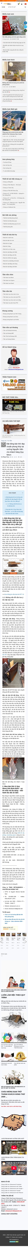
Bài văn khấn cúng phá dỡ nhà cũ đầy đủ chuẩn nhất (12, 50)
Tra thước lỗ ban (7, 162)
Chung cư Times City (8, 187)
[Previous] (1, 941)
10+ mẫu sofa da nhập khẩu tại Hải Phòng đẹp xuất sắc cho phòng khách (13, 149)
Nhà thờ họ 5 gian (7, 243)
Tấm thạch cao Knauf (8, 283)
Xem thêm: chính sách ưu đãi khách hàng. (11, 1106)
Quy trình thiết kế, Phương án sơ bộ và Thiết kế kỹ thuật (19, 1046)
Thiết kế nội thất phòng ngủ (10, 221)
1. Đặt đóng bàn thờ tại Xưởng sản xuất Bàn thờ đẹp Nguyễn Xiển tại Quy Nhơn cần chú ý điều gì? (13, 499)
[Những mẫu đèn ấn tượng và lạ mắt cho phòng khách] (14, 71)
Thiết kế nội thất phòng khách (10, 218)
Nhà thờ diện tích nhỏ (8, 240)
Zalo (25, 26)
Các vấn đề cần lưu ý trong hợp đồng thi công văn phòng (12, 100)
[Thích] (10, 457)
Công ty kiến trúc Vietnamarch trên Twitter (11, 1186)
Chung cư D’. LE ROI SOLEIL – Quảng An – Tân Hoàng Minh (13, 194)
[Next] (25, 941)
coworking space (11, 835)
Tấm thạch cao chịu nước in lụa (11, 294)
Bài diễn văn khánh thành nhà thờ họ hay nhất (12, 46)
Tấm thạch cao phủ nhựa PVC (10, 302)
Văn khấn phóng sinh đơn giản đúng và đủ (14, 37)
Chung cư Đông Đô (8, 181)
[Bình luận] (14, 457)
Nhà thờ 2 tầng (7, 246)
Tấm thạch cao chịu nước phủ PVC (11, 297)
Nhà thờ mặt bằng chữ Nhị (9, 255)
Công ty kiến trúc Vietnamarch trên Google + (12, 1188)
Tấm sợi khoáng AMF (8, 333)
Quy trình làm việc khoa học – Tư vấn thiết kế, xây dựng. (7, 1046)
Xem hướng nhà (7, 168)
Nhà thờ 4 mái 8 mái (8, 237)
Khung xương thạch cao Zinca (10, 316)
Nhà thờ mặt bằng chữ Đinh (10, 266)
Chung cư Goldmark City (9, 207)
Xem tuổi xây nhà (7, 165)
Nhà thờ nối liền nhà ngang (10, 258)
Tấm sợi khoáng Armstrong (10, 330)
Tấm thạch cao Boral (8, 277)
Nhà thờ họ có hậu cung (9, 249)
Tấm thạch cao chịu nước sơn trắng (12, 300)
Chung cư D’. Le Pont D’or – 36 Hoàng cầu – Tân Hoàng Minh (13, 198)
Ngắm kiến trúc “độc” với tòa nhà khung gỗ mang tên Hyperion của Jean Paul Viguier (13, 140)
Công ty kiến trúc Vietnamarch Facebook (11, 1184)
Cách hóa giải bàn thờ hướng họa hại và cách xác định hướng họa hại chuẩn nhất (12, 95)
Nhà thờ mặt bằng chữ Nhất (10, 252)
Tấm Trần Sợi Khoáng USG (10, 336)
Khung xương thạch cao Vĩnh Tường (12, 313)
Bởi (2, 457)
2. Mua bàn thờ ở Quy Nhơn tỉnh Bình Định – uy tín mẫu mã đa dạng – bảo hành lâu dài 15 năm (14, 511)
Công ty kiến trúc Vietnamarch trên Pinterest (12, 1192)
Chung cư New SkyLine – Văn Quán (12, 184)
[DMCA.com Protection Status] (14, 1242)
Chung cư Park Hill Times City (10, 190)
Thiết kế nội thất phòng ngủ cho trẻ (11, 223)
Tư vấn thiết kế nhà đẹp (9, 171)
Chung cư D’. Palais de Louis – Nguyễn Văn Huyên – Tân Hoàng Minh (13, 203)
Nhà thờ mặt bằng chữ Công (10, 263)
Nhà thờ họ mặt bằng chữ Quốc (11, 260)
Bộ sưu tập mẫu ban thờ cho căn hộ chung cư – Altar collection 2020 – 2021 (14, 921)
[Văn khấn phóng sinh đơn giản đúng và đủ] (14, 25)
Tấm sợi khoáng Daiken (9, 339)
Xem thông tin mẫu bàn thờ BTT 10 (14, 594)
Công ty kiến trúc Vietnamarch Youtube (10, 1190)
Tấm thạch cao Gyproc (8, 280)
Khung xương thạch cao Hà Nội (11, 319)
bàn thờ (4, 654)
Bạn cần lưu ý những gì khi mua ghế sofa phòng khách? (12, 145)
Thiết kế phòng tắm (8, 226)
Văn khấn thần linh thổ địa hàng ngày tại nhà (14, 42)
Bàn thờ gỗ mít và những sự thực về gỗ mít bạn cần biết (13, 91)
